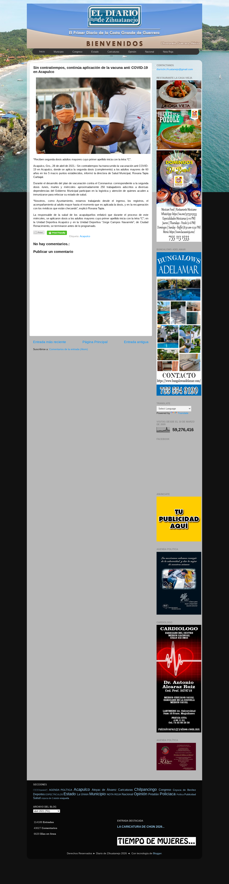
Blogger (157, 853)
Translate (183, 413)
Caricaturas (113, 51)
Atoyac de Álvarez (104, 789)
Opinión (132, 51)
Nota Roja (168, 51)
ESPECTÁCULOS (54, 794)
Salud (37, 798)
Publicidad (190, 794)
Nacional (149, 51)
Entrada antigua (136, 342)
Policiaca (168, 794)
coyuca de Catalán (50, 798)
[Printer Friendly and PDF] (38, 233)
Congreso (77, 51)
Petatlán (153, 794)
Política (180, 794)
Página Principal (95, 342)
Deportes (39, 794)
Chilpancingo (145, 789)
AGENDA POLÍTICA (60, 790)
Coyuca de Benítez (184, 790)
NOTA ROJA (114, 794)
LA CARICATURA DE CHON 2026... (140, 826)
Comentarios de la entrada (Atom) (68, 349)
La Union (83, 794)
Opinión (40, 790)
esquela (64, 798)
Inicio (42, 51)
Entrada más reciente (49, 342)
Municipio (59, 51)
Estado (95, 51)
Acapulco (85, 236)
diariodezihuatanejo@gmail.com (175, 69)
